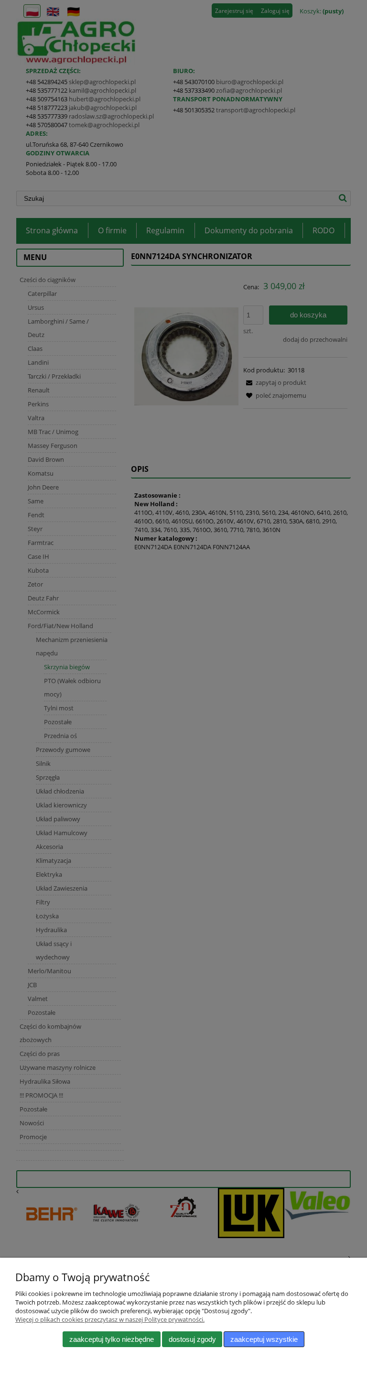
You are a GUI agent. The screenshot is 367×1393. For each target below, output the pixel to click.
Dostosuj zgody (192, 1339)
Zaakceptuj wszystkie (264, 1339)
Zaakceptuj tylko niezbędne (111, 1339)
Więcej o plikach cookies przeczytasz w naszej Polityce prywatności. (110, 1319)
